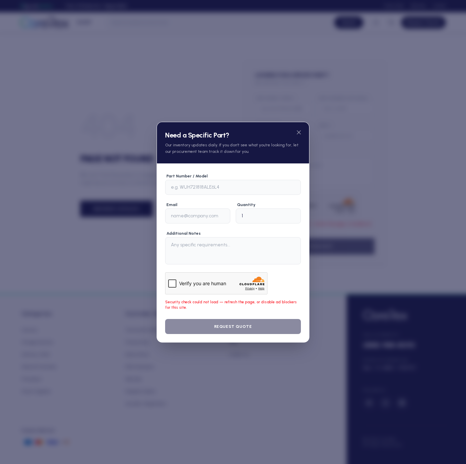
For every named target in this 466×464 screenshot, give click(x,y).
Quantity (246, 204)
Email (171, 204)
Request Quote (233, 326)
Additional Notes (183, 233)
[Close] (298, 132)
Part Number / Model (187, 176)
